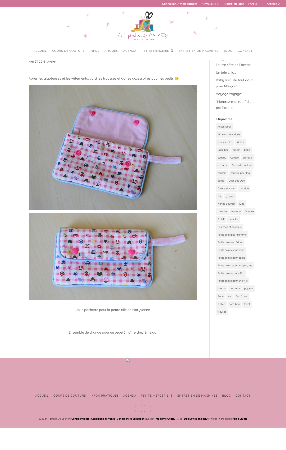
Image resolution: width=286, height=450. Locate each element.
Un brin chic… (226, 72)
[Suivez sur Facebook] (138, 408)
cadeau (222, 157)
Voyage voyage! (229, 94)
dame (221, 180)
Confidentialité (80, 418)
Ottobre (249, 211)
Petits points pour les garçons (235, 265)
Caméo (234, 157)
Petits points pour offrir (231, 273)
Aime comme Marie (229, 134)
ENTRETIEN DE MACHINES (198, 51)
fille (220, 196)
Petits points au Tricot (230, 242)
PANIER (253, 4)
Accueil (40, 51)
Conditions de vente (103, 418)
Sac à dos (241, 296)
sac (230, 296)
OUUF (221, 219)
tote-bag (234, 304)
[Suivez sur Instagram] (147, 408)
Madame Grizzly (165, 418)
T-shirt (221, 304)
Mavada (236, 211)
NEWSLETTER (210, 4)
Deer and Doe (236, 180)
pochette (235, 288)
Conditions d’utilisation (130, 418)
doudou (244, 188)
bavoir (236, 149)
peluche (233, 219)
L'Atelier (222, 211)
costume (223, 165)
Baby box (223, 149)
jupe (241, 203)
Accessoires (225, 126)
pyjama (248, 288)
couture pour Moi (240, 172)
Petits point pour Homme (232, 234)
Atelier (51, 61)
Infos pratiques (104, 51)
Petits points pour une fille (233, 280)
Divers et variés (227, 188)
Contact (245, 51)
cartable (248, 157)
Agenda (129, 51)
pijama (221, 288)
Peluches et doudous (230, 226)
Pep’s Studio (239, 418)
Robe (221, 296)
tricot (247, 304)
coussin (222, 172)
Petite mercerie (155, 51)
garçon (230, 196)
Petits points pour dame (231, 257)
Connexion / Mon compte (179, 4)
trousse (222, 311)
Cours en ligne (234, 4)
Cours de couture (68, 51)
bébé (247, 149)
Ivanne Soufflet (226, 203)
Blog (228, 51)
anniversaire (225, 142)
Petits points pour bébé (231, 249)
